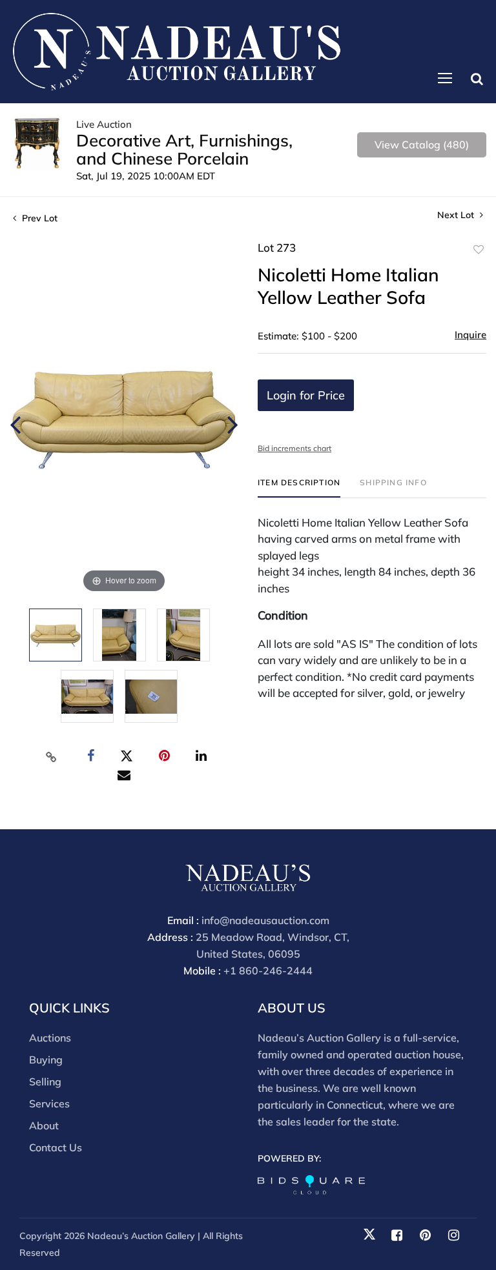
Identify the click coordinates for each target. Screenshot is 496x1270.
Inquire (470, 334)
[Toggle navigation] (444, 78)
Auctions (50, 1037)
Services (49, 1103)
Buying (46, 1059)
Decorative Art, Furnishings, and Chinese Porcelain (184, 149)
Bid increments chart (294, 448)
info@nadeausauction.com (265, 920)
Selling (45, 1081)
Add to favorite (478, 250)
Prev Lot (38, 218)
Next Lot (457, 215)
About (44, 1125)
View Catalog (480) (422, 144)
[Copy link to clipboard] (51, 756)
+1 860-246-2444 (268, 970)
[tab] (299, 487)
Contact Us (55, 1147)
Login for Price (306, 395)
